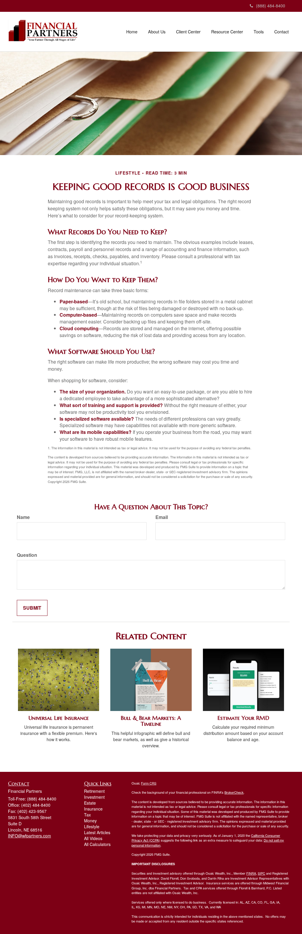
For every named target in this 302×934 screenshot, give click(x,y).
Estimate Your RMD (243, 718)
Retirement (94, 791)
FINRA (251, 873)
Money (90, 821)
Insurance (93, 809)
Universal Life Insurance (59, 718)
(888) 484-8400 (270, 6)
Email (161, 517)
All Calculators (97, 844)
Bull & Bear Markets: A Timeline (151, 721)
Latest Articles (97, 832)
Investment (94, 797)
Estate (90, 803)
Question (27, 555)
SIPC (261, 873)
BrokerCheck (234, 792)
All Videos (93, 838)
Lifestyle (91, 826)
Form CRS (148, 783)
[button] (157, 31)
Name (23, 517)
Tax (87, 815)
